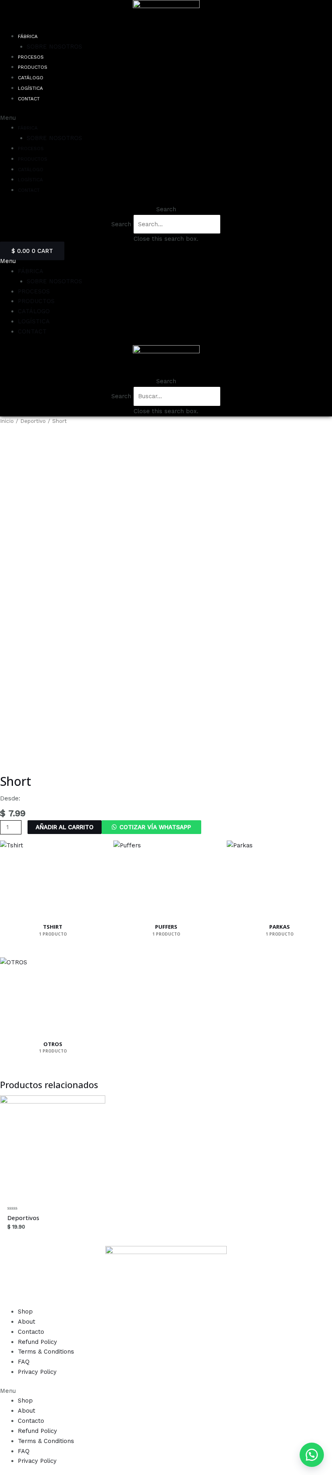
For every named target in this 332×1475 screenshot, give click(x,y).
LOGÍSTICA (30, 88)
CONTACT (29, 99)
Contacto (31, 1331)
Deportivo (33, 421)
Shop (25, 1311)
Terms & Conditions (46, 1351)
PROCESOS (31, 57)
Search (121, 224)
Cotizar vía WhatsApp (155, 827)
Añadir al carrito (65, 827)
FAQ (24, 1361)
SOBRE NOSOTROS (54, 46)
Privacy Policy (37, 1371)
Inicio (7, 421)
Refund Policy (37, 1342)
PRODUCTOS (32, 67)
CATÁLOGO (30, 78)
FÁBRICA (28, 36)
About (26, 1321)
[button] (312, 1455)
